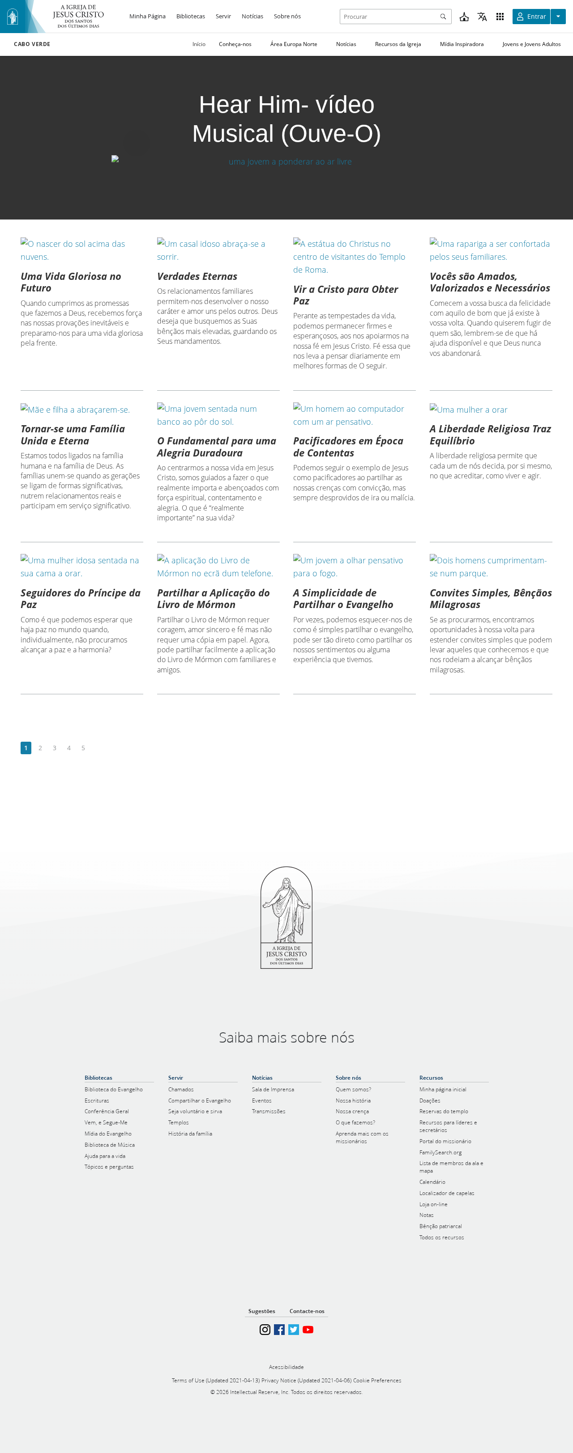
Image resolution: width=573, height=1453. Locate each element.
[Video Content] (286, 162)
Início (198, 44)
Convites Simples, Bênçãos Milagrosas (491, 598)
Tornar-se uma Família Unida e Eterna (73, 434)
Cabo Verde (32, 44)
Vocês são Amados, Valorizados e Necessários (490, 281)
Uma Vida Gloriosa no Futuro (71, 281)
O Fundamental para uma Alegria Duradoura (216, 446)
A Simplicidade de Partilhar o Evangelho (343, 598)
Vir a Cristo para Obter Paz (345, 294)
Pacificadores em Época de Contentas (348, 446)
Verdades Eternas (197, 276)
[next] (97, 748)
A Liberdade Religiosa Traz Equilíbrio (490, 434)
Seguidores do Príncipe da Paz (81, 598)
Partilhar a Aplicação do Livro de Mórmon (213, 598)
